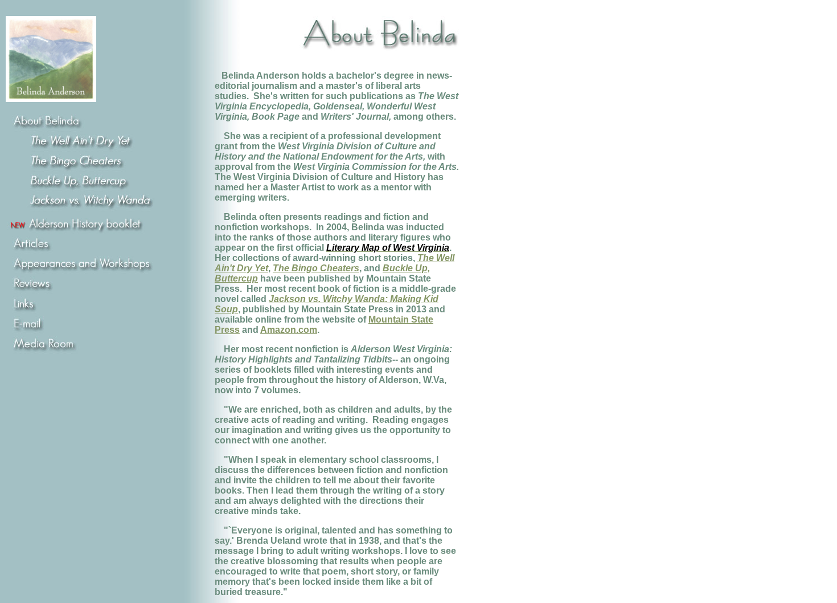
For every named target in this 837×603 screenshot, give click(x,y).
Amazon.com (288, 330)
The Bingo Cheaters (316, 268)
